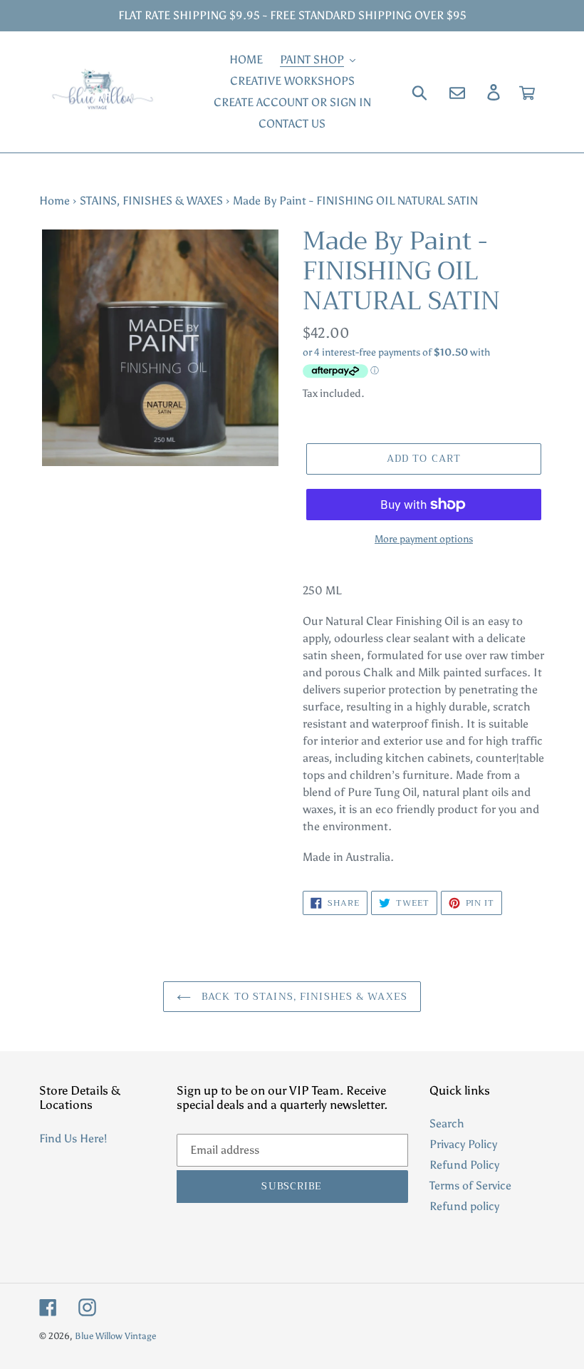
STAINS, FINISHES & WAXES (151, 200)
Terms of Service (470, 1185)
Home (54, 200)
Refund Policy (464, 1165)
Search (446, 1123)
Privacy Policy (463, 1144)
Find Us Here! (73, 1138)
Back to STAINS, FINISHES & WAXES (302, 996)
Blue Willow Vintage (115, 1336)
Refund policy (464, 1206)
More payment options (424, 539)
